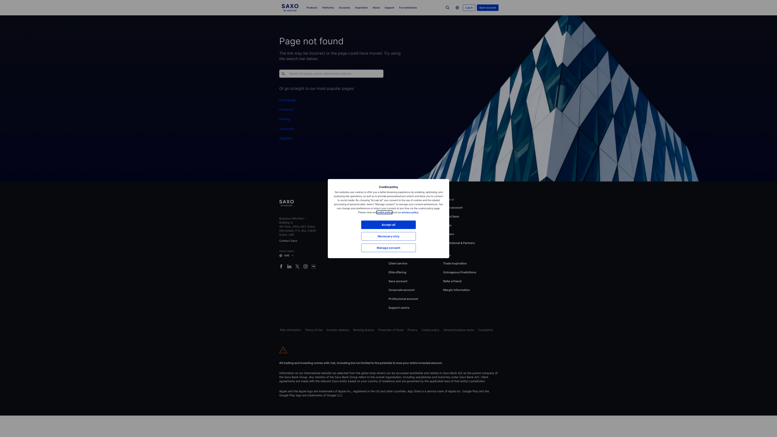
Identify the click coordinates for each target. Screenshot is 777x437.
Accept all (389, 224)
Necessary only (388, 236)
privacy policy (410, 212)
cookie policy (384, 212)
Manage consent (388, 247)
